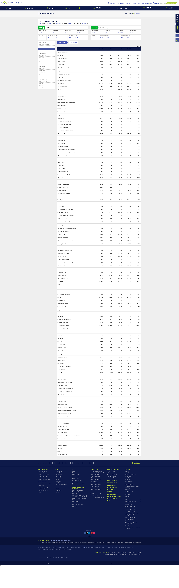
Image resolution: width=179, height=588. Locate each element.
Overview (58, 492)
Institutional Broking (43, 488)
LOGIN (151, 3)
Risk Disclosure (128, 481)
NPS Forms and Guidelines (97, 493)
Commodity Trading (43, 487)
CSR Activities (128, 496)
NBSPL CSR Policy (89, 547)
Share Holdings (42, 61)
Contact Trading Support (44, 479)
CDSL (59, 557)
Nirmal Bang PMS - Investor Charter (80, 491)
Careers (109, 491)
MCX (56, 557)
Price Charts (41, 57)
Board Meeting (42, 66)
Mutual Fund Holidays (96, 479)
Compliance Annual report (130, 501)
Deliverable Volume (43, 81)
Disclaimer (127, 471)
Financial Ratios (42, 55)
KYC (62, 540)
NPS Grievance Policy (129, 484)
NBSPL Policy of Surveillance (77, 547)
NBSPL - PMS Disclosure (77, 490)
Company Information (44, 44)
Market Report (59, 490)
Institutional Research (113, 477)
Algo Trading (41, 492)
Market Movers (75, 478)
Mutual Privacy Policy (96, 489)
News (40, 46)
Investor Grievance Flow (130, 506)
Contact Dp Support (43, 477)
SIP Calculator (94, 481)
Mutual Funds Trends (96, 484)
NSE (53, 557)
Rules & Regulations (129, 477)
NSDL (62, 557)
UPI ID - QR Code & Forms (77, 503)
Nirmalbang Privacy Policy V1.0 (127, 547)
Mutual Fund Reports (95, 486)
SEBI (47, 557)
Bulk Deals (41, 83)
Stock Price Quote (43, 42)
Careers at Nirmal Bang (44, 474)
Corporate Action (59, 477)
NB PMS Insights (76, 493)
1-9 (92, 463)
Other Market (58, 481)
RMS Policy (127, 487)
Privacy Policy (128, 472)
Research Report (163, 3)
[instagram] (94, 533)
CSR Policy (127, 494)
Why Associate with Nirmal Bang (98, 472)
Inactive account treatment (44, 547)
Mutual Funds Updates (96, 482)
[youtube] (92, 533)
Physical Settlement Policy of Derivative (102, 547)
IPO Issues (74, 471)
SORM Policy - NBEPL (129, 491)
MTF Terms (127, 525)
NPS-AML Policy (94, 495)
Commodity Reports (112, 474)
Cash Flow (41, 59)
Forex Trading (42, 485)
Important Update (112, 498)
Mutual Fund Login (95, 474)
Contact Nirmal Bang (43, 476)
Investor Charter (128, 498)
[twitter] (87, 533)
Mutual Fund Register (95, 476)
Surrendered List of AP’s (130, 509)
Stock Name (156, 3)
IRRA (108, 500)
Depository (54, 540)
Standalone (73, 42)
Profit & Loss (41, 51)
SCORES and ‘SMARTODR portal (132, 486)
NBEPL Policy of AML (65, 547)
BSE (50, 557)
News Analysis (59, 476)
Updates (57, 488)
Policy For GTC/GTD (129, 519)
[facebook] (85, 533)
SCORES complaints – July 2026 (79, 495)
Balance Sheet (42, 48)
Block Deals (41, 85)
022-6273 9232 (134, 554)
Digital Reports (42, 68)
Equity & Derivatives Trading (45, 483)
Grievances (127, 482)
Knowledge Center (112, 482)
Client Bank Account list (130, 503)
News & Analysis (76, 474)
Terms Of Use (128, 476)
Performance (75, 472)
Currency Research (112, 476)
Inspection (127, 489)
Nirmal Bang (11, 3)
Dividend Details (42, 74)
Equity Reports (111, 472)
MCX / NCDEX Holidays (77, 482)
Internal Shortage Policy (130, 515)
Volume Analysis (59, 472)
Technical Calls (111, 471)
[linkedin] (89, 533)
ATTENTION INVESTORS (43, 540)
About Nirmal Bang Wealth (97, 471)
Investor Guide (68, 540)
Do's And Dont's (111, 494)
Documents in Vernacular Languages (46, 549)
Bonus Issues (42, 72)
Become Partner (140, 3)
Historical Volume (43, 79)
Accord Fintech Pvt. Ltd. (136, 563)
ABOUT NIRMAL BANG (114, 3)
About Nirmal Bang (43, 471)
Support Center (111, 485)
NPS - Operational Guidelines (97, 497)
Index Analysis (59, 474)
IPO (59, 540)
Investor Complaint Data (114, 496)
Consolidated (62, 42)
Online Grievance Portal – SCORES (79, 496)
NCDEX (66, 557)
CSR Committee (128, 493)
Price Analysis (59, 471)
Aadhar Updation (116, 547)
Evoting (126, 499)
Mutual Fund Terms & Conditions (98, 487)
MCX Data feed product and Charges (78, 484)
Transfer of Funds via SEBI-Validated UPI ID (131, 523)
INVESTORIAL (122, 3)
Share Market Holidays (61, 482)
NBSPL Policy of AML (55, 547)
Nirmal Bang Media (112, 480)
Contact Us (74, 506)
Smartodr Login (128, 504)
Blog (127, 3)
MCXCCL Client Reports (130, 517)
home (126, 13)
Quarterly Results (42, 53)
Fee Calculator (75, 501)
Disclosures (127, 479)
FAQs (92, 477)
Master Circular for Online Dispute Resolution (132, 528)
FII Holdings (41, 64)
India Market (58, 479)
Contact (147, 3)
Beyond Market (132, 3)
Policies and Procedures (130, 474)
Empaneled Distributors (77, 504)
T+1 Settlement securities (61, 484)
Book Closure (42, 70)
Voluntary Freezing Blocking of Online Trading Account (131, 514)
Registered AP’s (128, 508)
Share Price (41, 77)
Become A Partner (112, 487)
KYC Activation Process (130, 511)
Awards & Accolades (43, 472)
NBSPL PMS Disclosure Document (63, 549)
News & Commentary (77, 480)
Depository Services (43, 490)
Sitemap (109, 493)
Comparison (41, 87)
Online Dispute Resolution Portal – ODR (79, 499)
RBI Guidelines (128, 520)
